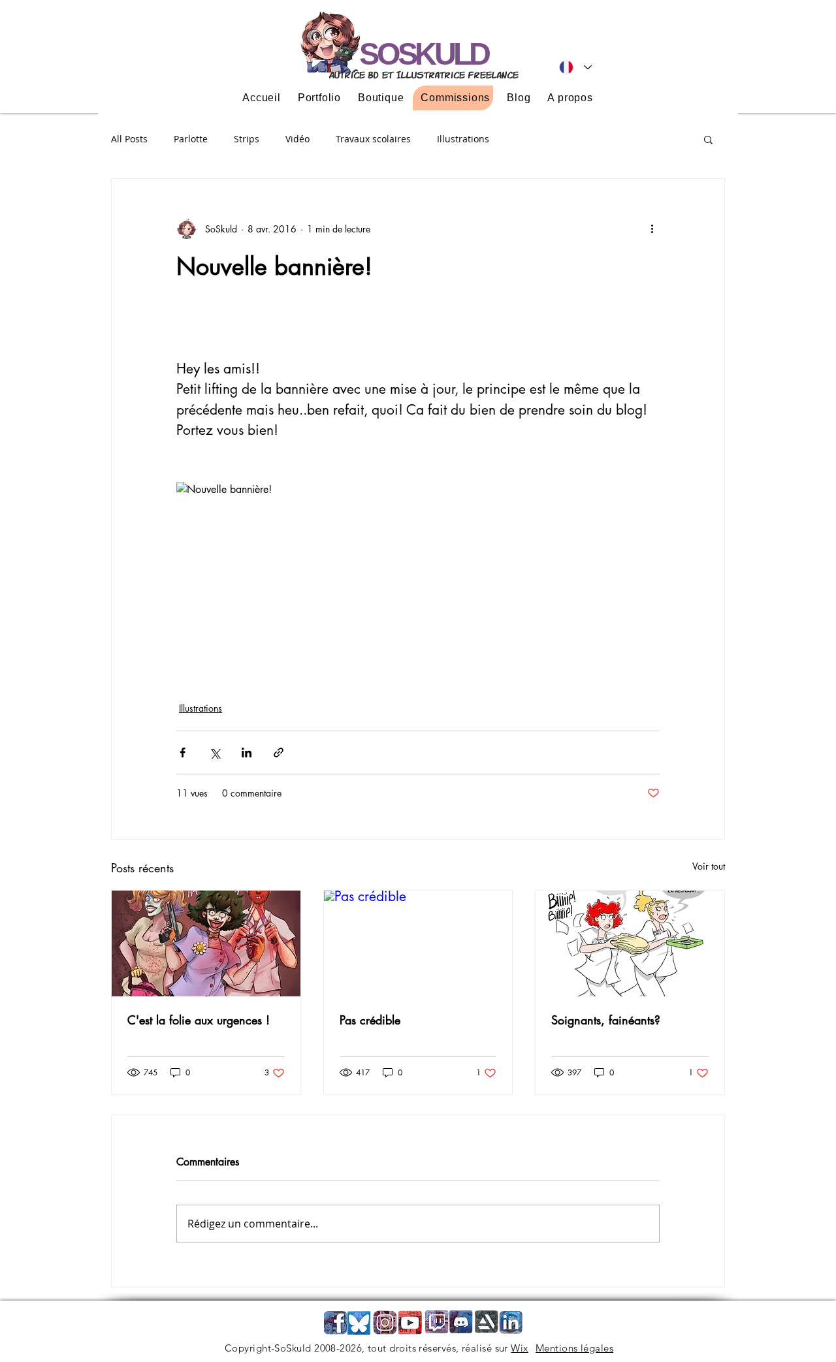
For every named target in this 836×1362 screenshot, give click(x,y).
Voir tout (708, 866)
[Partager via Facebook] (182, 752)
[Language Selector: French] (575, 67)
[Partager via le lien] (278, 752)
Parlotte (191, 139)
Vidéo (297, 139)
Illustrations (463, 139)
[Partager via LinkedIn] (246, 752)
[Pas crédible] (418, 943)
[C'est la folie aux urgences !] (206, 943)
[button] (708, 139)
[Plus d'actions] (652, 228)
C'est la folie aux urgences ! (198, 1020)
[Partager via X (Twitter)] (214, 752)
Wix (519, 1348)
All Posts (129, 139)
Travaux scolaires (373, 139)
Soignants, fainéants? (605, 1020)
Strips (246, 139)
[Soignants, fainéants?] (630, 943)
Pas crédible (370, 1020)
